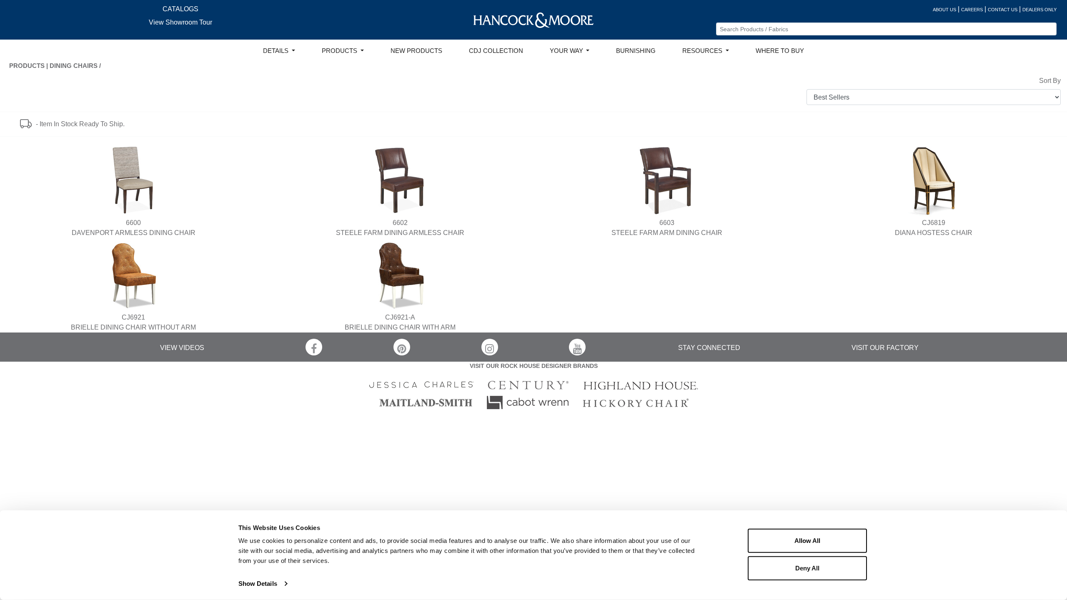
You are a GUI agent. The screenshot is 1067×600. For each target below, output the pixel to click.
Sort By (1050, 80)
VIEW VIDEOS (182, 347)
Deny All (807, 567)
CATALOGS (180, 8)
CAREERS (972, 9)
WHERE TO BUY (780, 51)
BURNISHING (636, 51)
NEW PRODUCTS (416, 51)
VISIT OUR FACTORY (885, 347)
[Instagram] (489, 347)
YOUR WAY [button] (567, 51)
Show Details (257, 583)
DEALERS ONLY (1039, 9)
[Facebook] (314, 347)
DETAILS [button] (276, 51)
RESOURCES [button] (703, 51)
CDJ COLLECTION (496, 51)
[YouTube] (577, 347)
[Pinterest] (401, 347)
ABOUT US (944, 9)
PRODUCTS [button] (340, 51)
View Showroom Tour (180, 22)
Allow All (807, 540)
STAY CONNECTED (709, 347)
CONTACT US (1002, 9)
